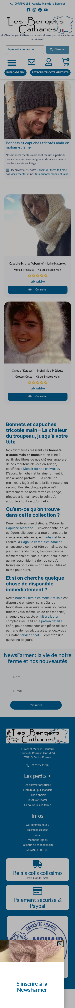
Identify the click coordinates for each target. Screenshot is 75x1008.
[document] (37, 504)
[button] (60, 944)
